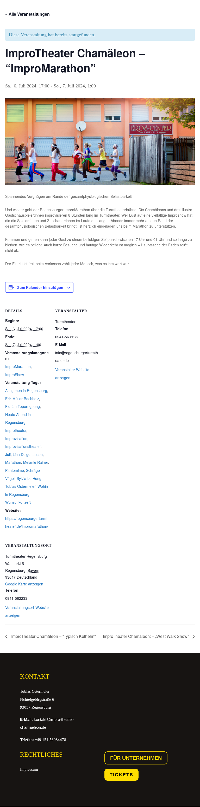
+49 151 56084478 (43, 740)
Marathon (13, 462)
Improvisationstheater (23, 446)
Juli (8, 454)
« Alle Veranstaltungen (27, 14)
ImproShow (14, 374)
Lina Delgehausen (28, 454)
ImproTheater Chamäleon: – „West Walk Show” (146, 636)
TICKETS (121, 774)
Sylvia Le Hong (29, 478)
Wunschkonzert (18, 502)
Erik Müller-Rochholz (22, 398)
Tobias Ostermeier (20, 486)
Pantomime (14, 470)
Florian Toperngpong (22, 406)
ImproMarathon (18, 366)
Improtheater (15, 430)
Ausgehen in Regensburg (26, 390)
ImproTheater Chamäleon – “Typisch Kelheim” (53, 636)
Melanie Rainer (35, 462)
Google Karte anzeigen (24, 583)
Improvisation (16, 438)
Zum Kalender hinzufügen (40, 287)
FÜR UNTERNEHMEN (136, 758)
